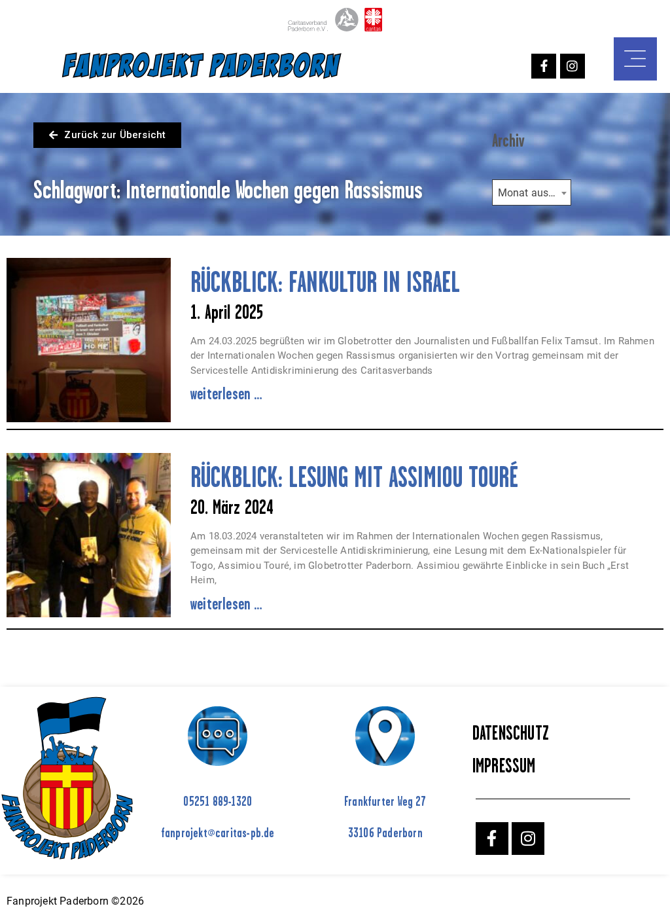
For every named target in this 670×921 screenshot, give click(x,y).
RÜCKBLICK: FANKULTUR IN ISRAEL (332, 282)
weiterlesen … (226, 393)
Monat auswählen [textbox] (534, 193)
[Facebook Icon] (543, 66)
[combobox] (531, 192)
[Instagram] (572, 66)
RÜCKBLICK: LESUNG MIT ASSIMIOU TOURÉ (354, 477)
